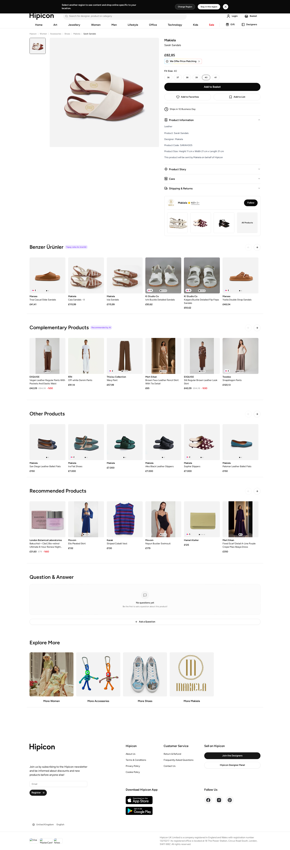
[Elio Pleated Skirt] (86, 519)
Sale (211, 24)
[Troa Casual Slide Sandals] (47, 275)
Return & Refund (172, 754)
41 (215, 77)
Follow (250, 202)
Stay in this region (209, 7)
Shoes (67, 34)
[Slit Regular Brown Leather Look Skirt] (202, 356)
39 (196, 77)
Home (38, 24)
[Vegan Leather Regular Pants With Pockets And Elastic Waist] (47, 356)
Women (96, 24)
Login (235, 16)
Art (55, 24)
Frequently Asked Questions (179, 760)
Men (114, 24)
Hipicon (33, 34)
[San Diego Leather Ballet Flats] (47, 442)
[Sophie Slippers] (202, 442)
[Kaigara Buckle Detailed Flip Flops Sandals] (202, 275)
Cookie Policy (133, 772)
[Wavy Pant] (125, 356)
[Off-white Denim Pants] (86, 356)
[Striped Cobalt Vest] (125, 519)
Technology (175, 24)
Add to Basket (212, 86)
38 (187, 77)
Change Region (185, 7)
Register (36, 792)
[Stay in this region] (225, 6)
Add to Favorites (190, 96)
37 (178, 77)
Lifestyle (133, 24)
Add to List (239, 96)
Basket (253, 16)
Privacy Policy (133, 766)
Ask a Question (147, 621)
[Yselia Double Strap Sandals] (240, 275)
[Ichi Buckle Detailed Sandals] (163, 275)
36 (168, 77)
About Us (130, 754)
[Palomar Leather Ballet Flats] (240, 442)
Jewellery (74, 24)
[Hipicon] (42, 16)
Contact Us (170, 766)
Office (153, 24)
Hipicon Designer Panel (232, 765)
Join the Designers (232, 755)
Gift (232, 24)
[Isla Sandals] (125, 275)
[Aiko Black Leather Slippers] (163, 442)
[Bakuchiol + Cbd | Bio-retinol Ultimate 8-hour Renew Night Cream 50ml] (47, 519)
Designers (251, 24)
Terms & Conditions (136, 760)
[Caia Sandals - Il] (86, 275)
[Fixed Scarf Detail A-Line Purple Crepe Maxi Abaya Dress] (240, 519)
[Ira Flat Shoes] (86, 442)
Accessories (55, 34)
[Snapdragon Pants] (240, 356)
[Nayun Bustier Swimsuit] (163, 519)
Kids (195, 24)
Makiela (76, 34)
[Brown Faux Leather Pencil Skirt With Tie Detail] (163, 356)
